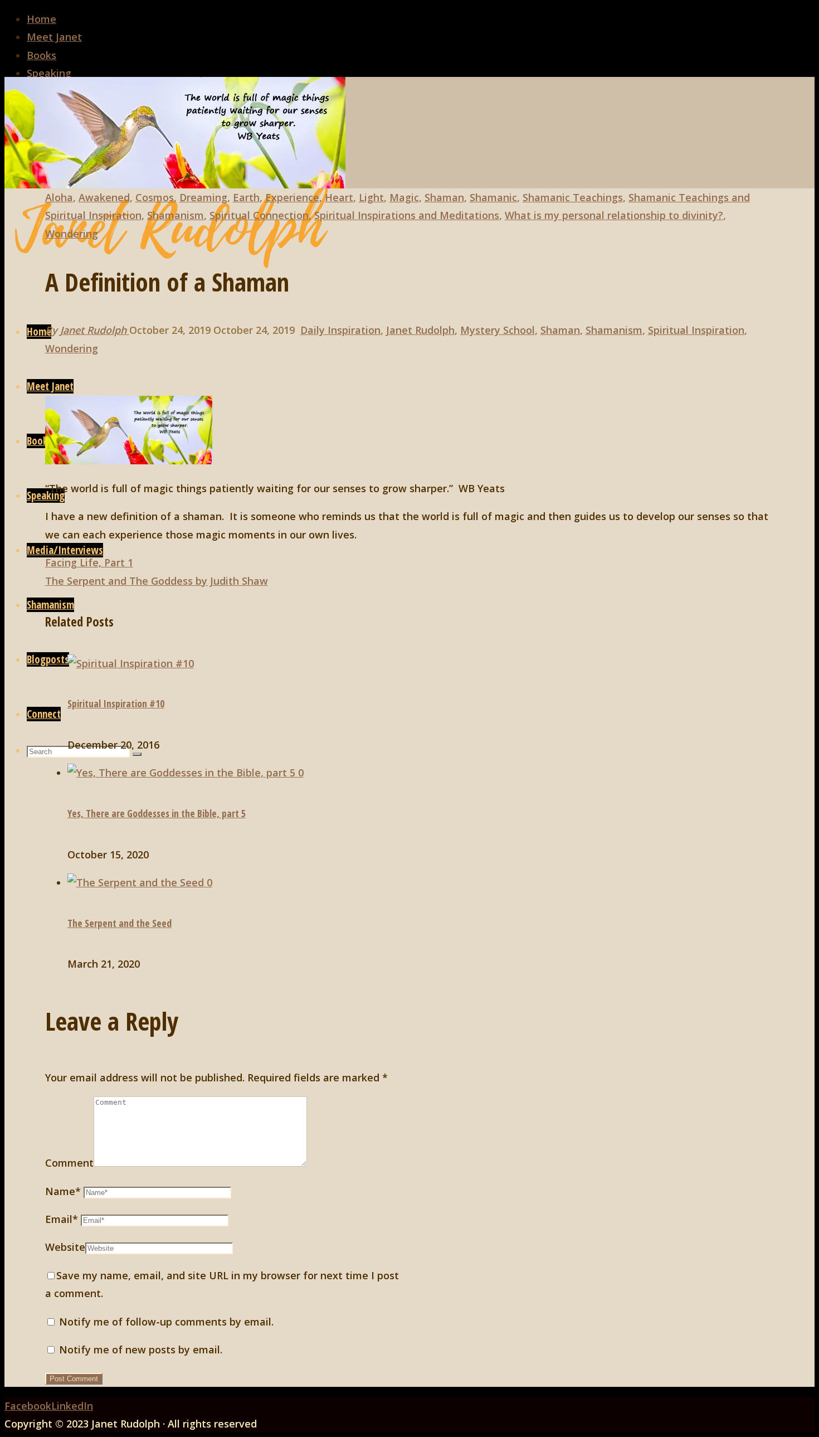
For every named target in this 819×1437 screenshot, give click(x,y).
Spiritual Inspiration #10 (115, 703)
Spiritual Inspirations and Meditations (406, 215)
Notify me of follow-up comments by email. (166, 1321)
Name (63, 1191)
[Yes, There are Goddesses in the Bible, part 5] (182, 772)
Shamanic (493, 197)
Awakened (104, 197)
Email (61, 1219)
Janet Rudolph (420, 330)
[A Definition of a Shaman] (174, 184)
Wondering (71, 233)
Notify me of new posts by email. (140, 1349)
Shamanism (175, 215)
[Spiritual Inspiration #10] (130, 663)
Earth (246, 197)
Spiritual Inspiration (696, 330)
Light (371, 197)
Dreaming (203, 197)
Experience (292, 197)
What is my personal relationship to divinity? (614, 215)
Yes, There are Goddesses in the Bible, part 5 (156, 813)
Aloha (59, 197)
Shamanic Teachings (573, 197)
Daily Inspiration (340, 330)
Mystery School (497, 330)
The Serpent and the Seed (119, 923)
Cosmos (154, 197)
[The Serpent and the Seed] (137, 882)
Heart (339, 197)
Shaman (444, 197)
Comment (69, 1162)
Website (65, 1247)
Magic (404, 197)
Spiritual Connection (259, 215)
